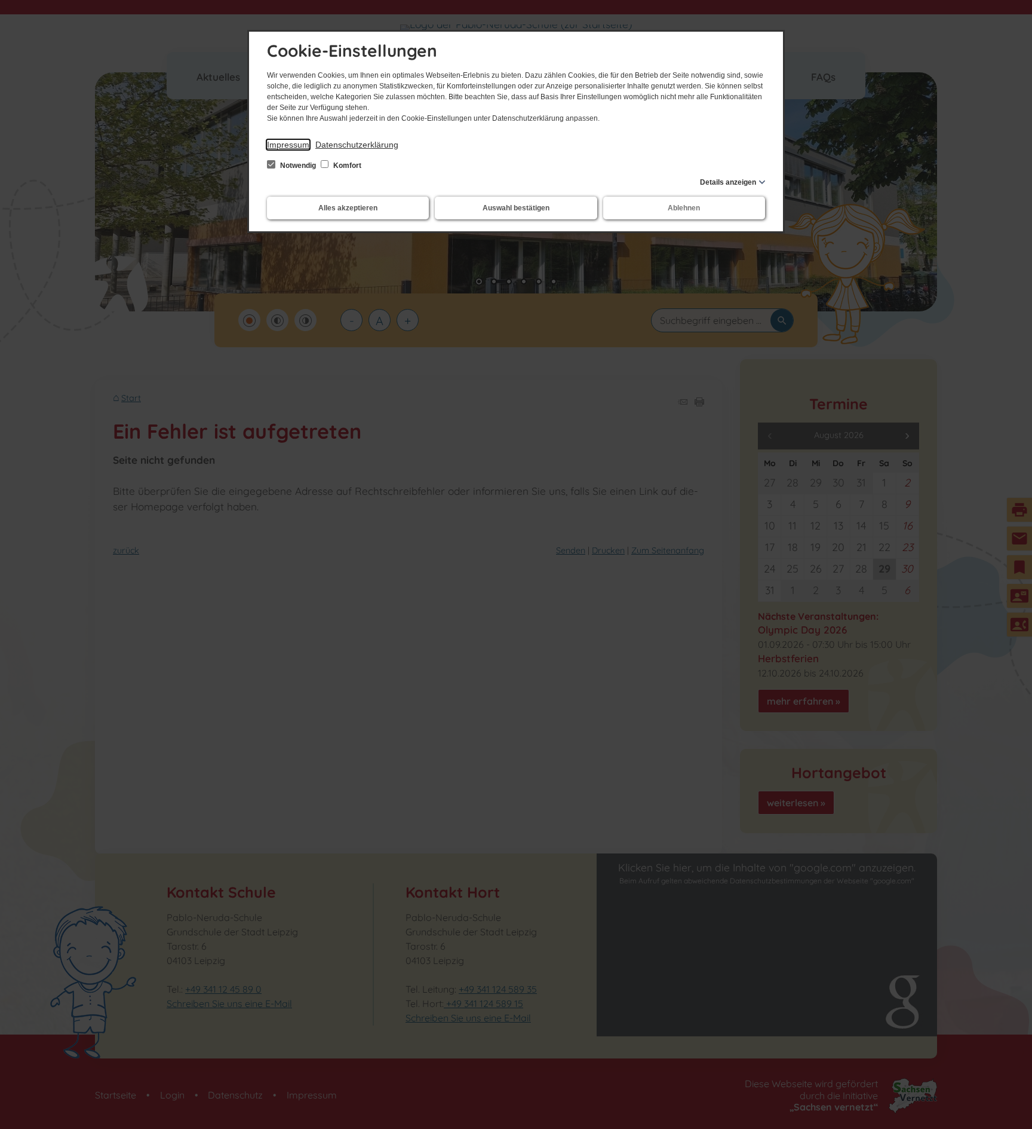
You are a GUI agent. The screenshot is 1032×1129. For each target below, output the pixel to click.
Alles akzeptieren (347, 208)
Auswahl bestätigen (516, 208)
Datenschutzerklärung (356, 144)
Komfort (346, 165)
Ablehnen (684, 208)
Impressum (288, 144)
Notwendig (298, 165)
